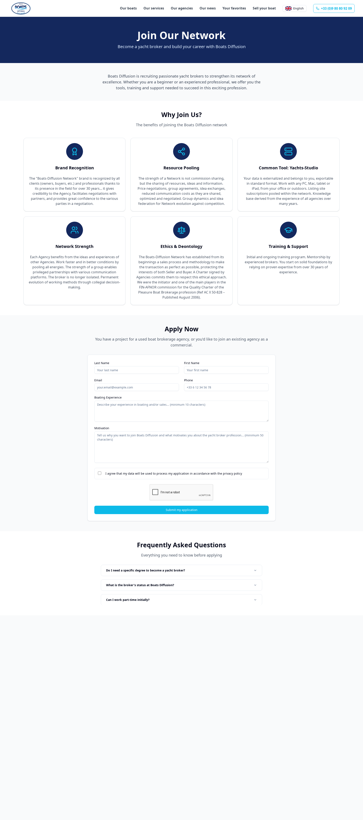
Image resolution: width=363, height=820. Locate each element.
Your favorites (234, 8)
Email (98, 380)
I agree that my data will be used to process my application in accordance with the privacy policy (173, 473)
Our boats (128, 8)
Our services (153, 8)
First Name (191, 363)
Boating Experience (108, 397)
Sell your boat (264, 8)
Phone (188, 380)
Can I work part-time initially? (128, 600)
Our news (208, 8)
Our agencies (182, 8)
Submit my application (181, 510)
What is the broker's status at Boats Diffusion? (140, 585)
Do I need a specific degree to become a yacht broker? (145, 570)
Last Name (101, 363)
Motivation (101, 428)
